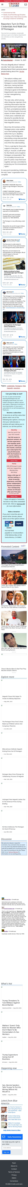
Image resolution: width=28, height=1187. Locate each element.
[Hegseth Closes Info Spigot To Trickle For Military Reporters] (14, 687)
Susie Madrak (8, 60)
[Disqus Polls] (14, 876)
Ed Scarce (4, 1062)
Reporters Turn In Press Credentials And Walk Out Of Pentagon (14, 26)
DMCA (14, 1178)
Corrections (14, 1181)
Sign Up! (6, 1152)
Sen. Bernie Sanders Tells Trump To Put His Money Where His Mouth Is (11, 1088)
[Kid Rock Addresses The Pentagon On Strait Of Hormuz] (14, 817)
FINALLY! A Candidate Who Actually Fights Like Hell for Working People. (15, 1124)
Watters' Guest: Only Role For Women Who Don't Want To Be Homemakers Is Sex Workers (11, 1029)
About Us (14, 1166)
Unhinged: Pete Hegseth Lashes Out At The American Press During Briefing (13, 802)
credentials (11, 386)
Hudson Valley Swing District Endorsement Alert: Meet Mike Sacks (14, 1117)
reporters (17, 388)
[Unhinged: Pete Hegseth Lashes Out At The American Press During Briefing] (14, 790)
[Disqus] (14, 915)
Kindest (9, 528)
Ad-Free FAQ (21, 504)
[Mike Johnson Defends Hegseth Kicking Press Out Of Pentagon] (14, 739)
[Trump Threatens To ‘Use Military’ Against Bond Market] (12, 992)
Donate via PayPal (19, 523)
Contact (14, 1169)
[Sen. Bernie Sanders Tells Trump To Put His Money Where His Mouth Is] (12, 1077)
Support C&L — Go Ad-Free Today (14, 1)
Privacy (14, 1175)
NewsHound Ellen (6, 1008)
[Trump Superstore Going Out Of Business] (12, 1046)
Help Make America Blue (11, 1130)
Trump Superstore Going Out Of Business (10, 1056)
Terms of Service (13, 852)
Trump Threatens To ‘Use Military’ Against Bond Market (11, 1002)
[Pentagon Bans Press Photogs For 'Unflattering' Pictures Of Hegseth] (14, 764)
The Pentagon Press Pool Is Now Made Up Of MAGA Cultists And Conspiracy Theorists (12, 724)
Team (14, 1163)
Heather (4, 1037)
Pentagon (18, 386)
